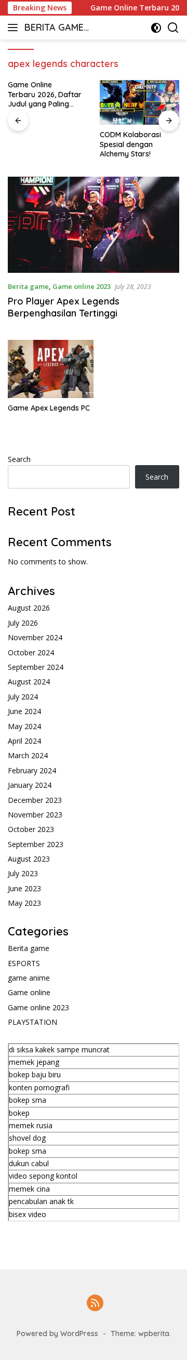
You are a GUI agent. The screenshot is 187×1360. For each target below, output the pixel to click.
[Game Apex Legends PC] (51, 369)
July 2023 (23, 873)
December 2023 (35, 800)
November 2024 (35, 637)
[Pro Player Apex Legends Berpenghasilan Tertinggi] (93, 225)
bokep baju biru (35, 1074)
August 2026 (29, 608)
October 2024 (31, 652)
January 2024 (29, 785)
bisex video (27, 1214)
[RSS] (95, 1304)
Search (19, 459)
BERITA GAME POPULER (54, 28)
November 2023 (35, 815)
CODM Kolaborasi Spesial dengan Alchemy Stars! (130, 144)
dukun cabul (29, 1163)
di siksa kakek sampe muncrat (59, 1049)
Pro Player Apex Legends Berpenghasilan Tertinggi (63, 307)
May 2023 (24, 903)
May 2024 (24, 726)
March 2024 (28, 755)
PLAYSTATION (32, 1022)
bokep (19, 1113)
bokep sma (27, 1100)
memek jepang (34, 1062)
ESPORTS (24, 963)
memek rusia (30, 1125)
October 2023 (31, 829)
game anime (29, 978)
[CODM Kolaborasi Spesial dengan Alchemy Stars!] (139, 102)
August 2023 (29, 859)
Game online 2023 (81, 286)
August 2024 (29, 681)
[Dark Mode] (156, 27)
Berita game (28, 286)
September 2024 (35, 667)
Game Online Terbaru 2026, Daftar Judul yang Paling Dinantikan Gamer (45, 94)
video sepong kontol (43, 1176)
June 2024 (24, 711)
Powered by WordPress (57, 1333)
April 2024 (24, 741)
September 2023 (35, 844)
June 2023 (24, 888)
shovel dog (27, 1138)
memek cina (29, 1189)
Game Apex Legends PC (49, 408)
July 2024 (23, 697)
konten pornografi (39, 1087)
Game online (29, 992)
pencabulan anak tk (41, 1201)
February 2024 (32, 770)
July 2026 (23, 623)
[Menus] (15, 27)
